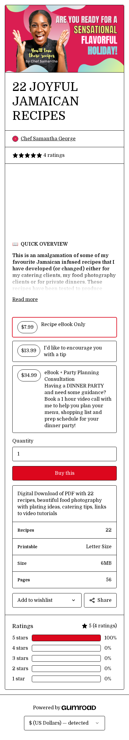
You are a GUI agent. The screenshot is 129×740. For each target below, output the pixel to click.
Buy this (64, 473)
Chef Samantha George (48, 138)
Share (105, 600)
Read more (25, 299)
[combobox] (47, 600)
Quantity (22, 441)
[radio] (64, 327)
